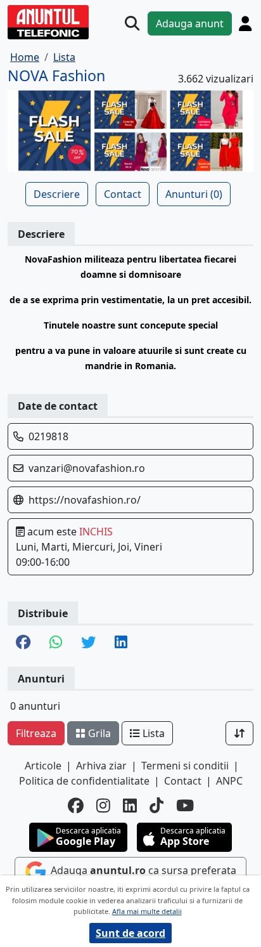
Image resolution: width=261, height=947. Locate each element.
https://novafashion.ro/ (85, 500)
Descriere (57, 194)
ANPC (229, 781)
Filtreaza (36, 733)
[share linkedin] (121, 643)
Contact (122, 194)
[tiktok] (156, 805)
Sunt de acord (130, 933)
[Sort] (239, 733)
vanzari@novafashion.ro (87, 468)
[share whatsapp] (55, 643)
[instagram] (103, 805)
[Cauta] (132, 23)
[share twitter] (88, 643)
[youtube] (185, 805)
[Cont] (245, 23)
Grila (98, 733)
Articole (43, 766)
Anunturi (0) (193, 194)
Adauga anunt (190, 23)
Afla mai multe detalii (147, 911)
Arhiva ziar (101, 766)
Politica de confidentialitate (84, 781)
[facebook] (76, 805)
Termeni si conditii (185, 766)
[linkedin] (130, 805)
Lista (152, 733)
